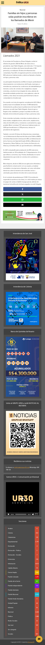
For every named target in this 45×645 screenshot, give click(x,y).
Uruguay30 (31, 642)
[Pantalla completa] (36, 514)
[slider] (20, 514)
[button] (22, 498)
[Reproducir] (9, 514)
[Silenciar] (33, 514)
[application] (22, 498)
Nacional (22, 10)
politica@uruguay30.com (21, 467)
